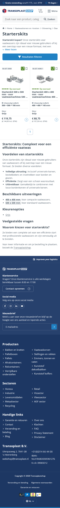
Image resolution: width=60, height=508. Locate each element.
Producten (10, 344)
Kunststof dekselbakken (39, 367)
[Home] (3, 28)
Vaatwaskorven (42, 349)
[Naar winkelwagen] (41, 11)
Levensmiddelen (13, 397)
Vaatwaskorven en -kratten (27, 28)
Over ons (39, 420)
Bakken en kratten (14, 349)
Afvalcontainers (12, 362)
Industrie (9, 393)
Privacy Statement (43, 432)
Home (9, 28)
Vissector (39, 393)
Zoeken (51, 19)
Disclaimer (39, 437)
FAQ (36, 428)
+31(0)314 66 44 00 (42, 451)
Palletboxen (11, 354)
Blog (7, 436)
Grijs (8, 214)
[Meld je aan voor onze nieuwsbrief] (54, 327)
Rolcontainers (12, 366)
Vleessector (40, 397)
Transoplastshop (22, 247)
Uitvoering (46, 28)
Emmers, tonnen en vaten (43, 360)
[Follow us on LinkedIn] (16, 306)
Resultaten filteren (32, 56)
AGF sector (40, 401)
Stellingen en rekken (45, 354)
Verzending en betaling (11, 430)
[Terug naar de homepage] (17, 11)
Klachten (38, 424)
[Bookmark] (26, 68)
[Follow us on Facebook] (4, 306)
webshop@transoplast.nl (15, 458)
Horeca (8, 388)
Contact (8, 424)
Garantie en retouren (15, 420)
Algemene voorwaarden (41, 482)
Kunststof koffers (43, 373)
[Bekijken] (26, 119)
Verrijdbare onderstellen (9, 372)
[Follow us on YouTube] (22, 306)
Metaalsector (11, 401)
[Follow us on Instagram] (10, 306)
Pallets (8, 358)
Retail (37, 388)
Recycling (9, 405)
